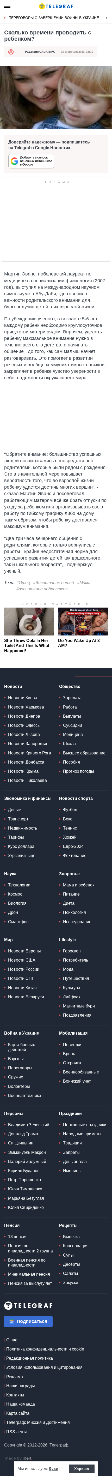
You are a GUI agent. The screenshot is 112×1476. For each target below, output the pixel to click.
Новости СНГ (21, 978)
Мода (68, 969)
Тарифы (16, 837)
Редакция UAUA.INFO (40, 51)
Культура (71, 988)
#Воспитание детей (53, 582)
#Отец (23, 582)
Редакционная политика (29, 1358)
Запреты (71, 1152)
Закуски (70, 1282)
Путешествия (76, 978)
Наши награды (20, 1386)
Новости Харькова (26, 707)
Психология (74, 912)
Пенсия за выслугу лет (30, 1283)
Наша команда (20, 1404)
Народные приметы (82, 1134)
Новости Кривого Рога (29, 753)
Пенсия (12, 1225)
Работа (70, 707)
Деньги (15, 809)
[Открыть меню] (7, 6)
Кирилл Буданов (24, 1170)
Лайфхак (71, 997)
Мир (8, 940)
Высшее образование (84, 753)
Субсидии (72, 725)
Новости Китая (22, 988)
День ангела (75, 1161)
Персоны (13, 1113)
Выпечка (71, 1236)
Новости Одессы (24, 725)
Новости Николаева (27, 780)
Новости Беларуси (26, 997)
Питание (71, 894)
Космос (15, 894)
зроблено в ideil (18, 1458)
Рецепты (68, 1225)
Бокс (67, 819)
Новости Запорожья (27, 743)
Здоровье (69, 874)
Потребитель (75, 960)
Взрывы (16, 1059)
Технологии (19, 885)
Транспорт (18, 819)
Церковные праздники (84, 1125)
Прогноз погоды (78, 771)
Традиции (72, 1143)
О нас (11, 1340)
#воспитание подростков (41, 589)
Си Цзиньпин (20, 1143)
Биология (17, 903)
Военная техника (24, 1095)
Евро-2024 (73, 846)
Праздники (70, 1113)
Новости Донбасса (26, 762)
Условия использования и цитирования (44, 1367)
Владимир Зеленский (28, 1125)
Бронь (69, 1054)
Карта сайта (17, 1413)
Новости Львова (24, 734)
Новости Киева (22, 697)
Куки (53, 1468)
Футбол (70, 809)
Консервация (76, 1246)
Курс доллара (21, 846)
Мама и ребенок (78, 885)
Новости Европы (24, 951)
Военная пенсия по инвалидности (27, 1262)
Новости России (23, 969)
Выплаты (72, 716)
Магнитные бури (79, 1006)
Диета (68, 903)
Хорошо (81, 1469)
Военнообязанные (81, 1072)
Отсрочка (72, 1063)
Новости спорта (76, 798)
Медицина (73, 734)
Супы (68, 1255)
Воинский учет (77, 1081)
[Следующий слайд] (107, 18)
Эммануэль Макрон (27, 1152)
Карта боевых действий (21, 1047)
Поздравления (77, 1015)
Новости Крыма (23, 771)
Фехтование (74, 855)
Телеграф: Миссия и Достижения (38, 1422)
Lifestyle (67, 940)
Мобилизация (73, 1033)
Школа (69, 743)
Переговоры (20, 1068)
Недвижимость (22, 828)
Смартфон (18, 922)
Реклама (14, 1377)
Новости (13, 686)
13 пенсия (18, 1236)
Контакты (15, 1395)
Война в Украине (21, 1033)
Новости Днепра (24, 716)
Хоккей (70, 837)
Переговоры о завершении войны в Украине (54, 18)
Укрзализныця (21, 855)
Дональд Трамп (23, 1134)
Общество (69, 686)
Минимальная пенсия (29, 1274)
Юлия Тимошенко (25, 1189)
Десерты (71, 1264)
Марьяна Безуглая (26, 1198)
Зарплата (72, 697)
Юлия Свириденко (26, 1207)
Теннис (70, 828)
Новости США (21, 960)
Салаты (70, 1273)
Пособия (71, 762)
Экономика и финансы (28, 798)
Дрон (13, 912)
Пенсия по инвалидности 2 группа (30, 1248)
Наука (10, 874)
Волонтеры (19, 1086)
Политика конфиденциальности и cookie (45, 1349)
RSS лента (16, 1432)
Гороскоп (72, 951)
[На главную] (56, 6)
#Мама (83, 582)
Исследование (77, 922)
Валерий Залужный (27, 1161)
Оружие (15, 1077)
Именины (72, 1170)
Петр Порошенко (24, 1180)
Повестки (72, 1044)
